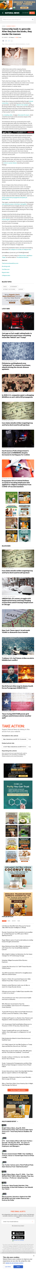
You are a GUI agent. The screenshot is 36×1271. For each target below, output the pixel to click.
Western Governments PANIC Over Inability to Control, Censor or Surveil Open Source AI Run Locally (18, 1155)
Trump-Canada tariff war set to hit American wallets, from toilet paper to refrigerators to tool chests (16, 1032)
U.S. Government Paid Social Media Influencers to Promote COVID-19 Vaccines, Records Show (17, 1025)
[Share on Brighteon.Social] (3, 41)
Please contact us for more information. (12, 756)
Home (3, 26)
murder (28, 44)
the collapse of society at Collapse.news (20, 249)
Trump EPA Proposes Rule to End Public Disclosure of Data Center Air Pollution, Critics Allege (17, 1012)
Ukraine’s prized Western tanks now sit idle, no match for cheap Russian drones (16, 986)
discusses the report (23, 115)
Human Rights (6, 219)
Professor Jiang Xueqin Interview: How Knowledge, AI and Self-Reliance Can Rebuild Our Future (17, 1187)
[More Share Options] (12, 41)
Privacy (10, 1246)
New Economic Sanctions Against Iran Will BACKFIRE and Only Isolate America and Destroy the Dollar (16, 1198)
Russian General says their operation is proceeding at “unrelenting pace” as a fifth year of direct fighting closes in (17, 933)
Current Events (10, 26)
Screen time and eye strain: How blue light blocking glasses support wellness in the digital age (17, 1071)
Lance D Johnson (13, 361)
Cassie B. (11, 331)
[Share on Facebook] (6, 41)
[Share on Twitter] (9, 41)
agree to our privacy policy (14, 1263)
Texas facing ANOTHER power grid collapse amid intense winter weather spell (16, 716)
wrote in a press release (10, 163)
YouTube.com (6, 269)
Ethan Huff (11, 392)
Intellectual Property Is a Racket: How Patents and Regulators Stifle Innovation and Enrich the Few (17, 1018)
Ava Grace (11, 448)
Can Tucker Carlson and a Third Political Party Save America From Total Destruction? (17, 1166)
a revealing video (7, 115)
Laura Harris (12, 478)
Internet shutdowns (20, 44)
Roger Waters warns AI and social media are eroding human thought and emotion (17, 940)
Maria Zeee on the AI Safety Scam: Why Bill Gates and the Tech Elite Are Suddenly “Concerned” (17, 1051)
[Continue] (32, 1221)
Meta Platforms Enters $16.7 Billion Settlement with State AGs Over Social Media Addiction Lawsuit (16, 947)
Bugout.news (5, 272)
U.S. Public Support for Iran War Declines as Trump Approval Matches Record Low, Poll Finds (17, 1045)
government (12, 44)
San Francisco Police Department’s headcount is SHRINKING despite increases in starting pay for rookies (16, 453)
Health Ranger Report (9, 1121)
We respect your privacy (18, 1225)
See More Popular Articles (18, 1090)
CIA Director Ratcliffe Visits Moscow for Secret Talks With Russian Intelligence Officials (16, 926)
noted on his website (22, 105)
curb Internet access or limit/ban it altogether (14, 204)
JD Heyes (11, 37)
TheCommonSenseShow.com (10, 263)
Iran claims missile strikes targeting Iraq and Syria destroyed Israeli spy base (17, 424)
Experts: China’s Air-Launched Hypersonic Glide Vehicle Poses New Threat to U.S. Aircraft (16, 979)
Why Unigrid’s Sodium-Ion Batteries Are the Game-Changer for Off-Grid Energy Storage (17, 954)
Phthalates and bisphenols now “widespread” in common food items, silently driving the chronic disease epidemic (16, 366)
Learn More (8, 1266)
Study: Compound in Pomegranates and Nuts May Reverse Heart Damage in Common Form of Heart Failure (17, 1064)
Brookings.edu (6, 266)
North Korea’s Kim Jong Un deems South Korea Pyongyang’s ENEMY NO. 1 (17, 687)
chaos (6, 44)
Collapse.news (6, 275)
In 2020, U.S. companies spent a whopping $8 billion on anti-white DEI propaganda (18, 396)
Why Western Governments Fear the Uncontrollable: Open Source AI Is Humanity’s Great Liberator (16, 1005)
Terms (14, 1246)
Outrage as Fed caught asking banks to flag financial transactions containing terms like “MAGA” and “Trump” (17, 335)
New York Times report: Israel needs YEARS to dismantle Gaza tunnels (16, 631)
